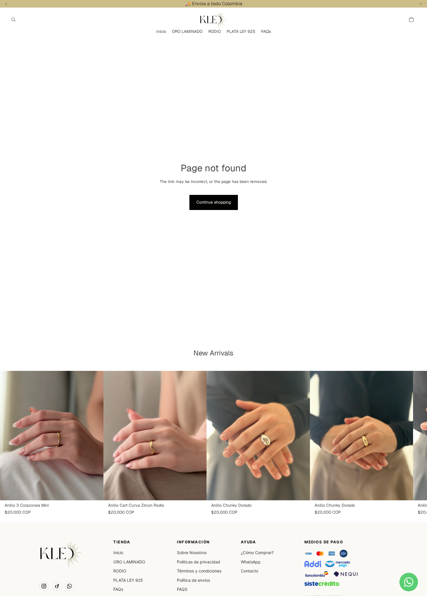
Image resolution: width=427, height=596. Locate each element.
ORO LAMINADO (129, 561)
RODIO (119, 570)
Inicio (118, 552)
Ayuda (248, 542)
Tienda (121, 542)
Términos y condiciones (199, 570)
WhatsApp (251, 561)
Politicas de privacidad (198, 561)
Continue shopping (213, 202)
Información (193, 542)
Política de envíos (193, 580)
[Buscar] (13, 19)
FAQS (182, 589)
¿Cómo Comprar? (257, 552)
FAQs (118, 589)
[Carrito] (411, 19)
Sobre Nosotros (192, 552)
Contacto (249, 570)
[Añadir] (94, 491)
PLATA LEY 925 (128, 580)
